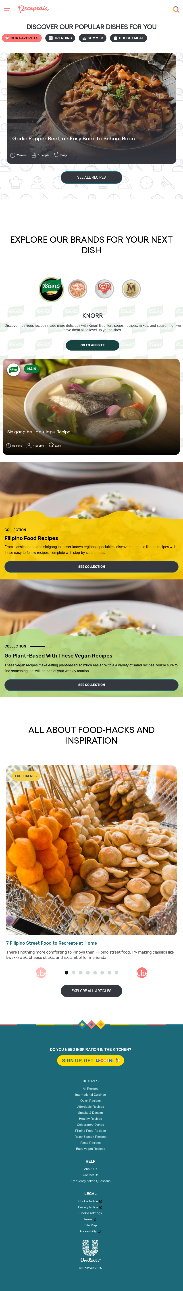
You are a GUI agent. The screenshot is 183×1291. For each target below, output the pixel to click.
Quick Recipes (90, 1100)
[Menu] (6, 9)
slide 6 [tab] (102, 972)
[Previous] (41, 972)
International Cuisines (90, 1094)
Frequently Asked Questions (90, 1181)
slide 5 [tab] (95, 972)
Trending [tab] (63, 38)
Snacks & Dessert (90, 1112)
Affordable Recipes (90, 1106)
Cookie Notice (88, 1201)
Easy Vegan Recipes (90, 1148)
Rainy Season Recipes (90, 1136)
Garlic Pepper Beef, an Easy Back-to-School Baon (73, 138)
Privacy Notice (88, 1207)
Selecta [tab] (104, 289)
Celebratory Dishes (90, 1124)
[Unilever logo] (91, 1261)
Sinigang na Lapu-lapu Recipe (38, 431)
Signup (90, 1060)
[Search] (176, 9)
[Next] (142, 972)
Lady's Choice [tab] (78, 289)
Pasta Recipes (90, 1142)
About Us (90, 1169)
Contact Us (90, 1175)
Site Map (90, 1225)
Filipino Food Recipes (90, 1130)
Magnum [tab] (131, 289)
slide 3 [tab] (81, 972)
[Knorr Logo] (13, 369)
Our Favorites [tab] (24, 38)
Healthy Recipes (90, 1118)
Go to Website (93, 345)
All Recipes (90, 1088)
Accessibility (88, 1231)
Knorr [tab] (51, 289)
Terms (88, 1219)
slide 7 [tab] (109, 972)
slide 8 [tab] (116, 972)
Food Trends (26, 776)
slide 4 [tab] (88, 972)
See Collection (91, 567)
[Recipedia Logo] (33, 9)
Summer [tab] (95, 38)
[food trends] (91, 850)
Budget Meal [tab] (131, 38)
